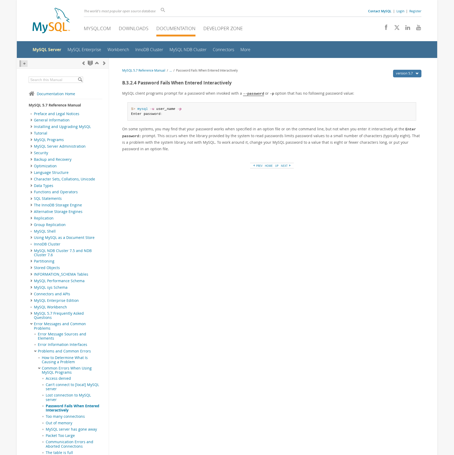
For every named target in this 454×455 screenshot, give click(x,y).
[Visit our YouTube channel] (416, 29)
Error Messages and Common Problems (60, 326)
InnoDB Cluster (47, 244)
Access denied (58, 378)
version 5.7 (405, 73)
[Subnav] (31, 120)
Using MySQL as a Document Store (64, 237)
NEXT (284, 166)
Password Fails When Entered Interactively (72, 408)
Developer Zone (223, 28)
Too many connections (65, 416)
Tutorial (40, 133)
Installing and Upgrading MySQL (62, 126)
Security (41, 153)
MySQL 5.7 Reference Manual (143, 70)
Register (415, 11)
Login (400, 11)
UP (276, 166)
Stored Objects (47, 267)
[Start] (90, 63)
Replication (44, 218)
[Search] (80, 80)
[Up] (97, 63)
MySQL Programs (49, 139)
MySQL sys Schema (51, 287)
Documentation (175, 28)
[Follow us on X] (395, 29)
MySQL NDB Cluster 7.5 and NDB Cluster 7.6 (63, 252)
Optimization (45, 166)
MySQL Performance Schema (59, 281)
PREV (258, 166)
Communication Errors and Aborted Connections (69, 444)
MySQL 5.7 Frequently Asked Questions (59, 315)
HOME (269, 166)
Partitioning (44, 261)
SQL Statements (48, 198)
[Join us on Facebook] (384, 29)
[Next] (104, 63)
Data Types (43, 185)
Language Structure (51, 172)
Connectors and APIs (52, 294)
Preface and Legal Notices (56, 113)
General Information (52, 120)
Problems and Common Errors (64, 351)
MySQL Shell (45, 231)
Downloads (133, 28)
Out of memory (59, 423)
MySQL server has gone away (71, 429)
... (170, 70)
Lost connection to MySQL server (68, 397)
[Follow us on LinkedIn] (406, 29)
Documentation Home (56, 93)
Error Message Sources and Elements (62, 336)
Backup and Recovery (52, 159)
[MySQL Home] (51, 21)
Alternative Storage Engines (58, 211)
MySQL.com (97, 28)
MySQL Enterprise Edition (56, 300)
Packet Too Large (60, 435)
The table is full (59, 452)
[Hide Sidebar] (23, 63)
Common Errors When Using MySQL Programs (67, 370)
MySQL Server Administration (60, 146)
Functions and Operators (56, 192)
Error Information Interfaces (62, 344)
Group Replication (50, 224)
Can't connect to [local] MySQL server (72, 386)
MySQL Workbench (50, 307)
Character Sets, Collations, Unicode (64, 179)
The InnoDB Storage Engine (58, 205)
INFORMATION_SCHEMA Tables (61, 274)
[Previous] (83, 63)
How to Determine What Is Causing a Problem (65, 359)
